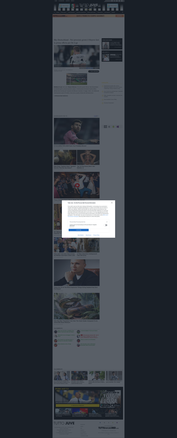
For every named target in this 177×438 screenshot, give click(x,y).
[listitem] (88, 222)
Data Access (88, 235)
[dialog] (88, 219)
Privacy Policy (96, 235)
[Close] (112, 203)
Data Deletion (81, 235)
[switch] (105, 225)
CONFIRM (78, 230)
